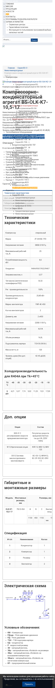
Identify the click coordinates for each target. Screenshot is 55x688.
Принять (29, 684)
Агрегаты (10, 190)
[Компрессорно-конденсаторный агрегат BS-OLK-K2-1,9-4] (27, 83)
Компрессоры (11, 77)
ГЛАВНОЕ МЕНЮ (11, 1)
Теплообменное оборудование (19, 132)
